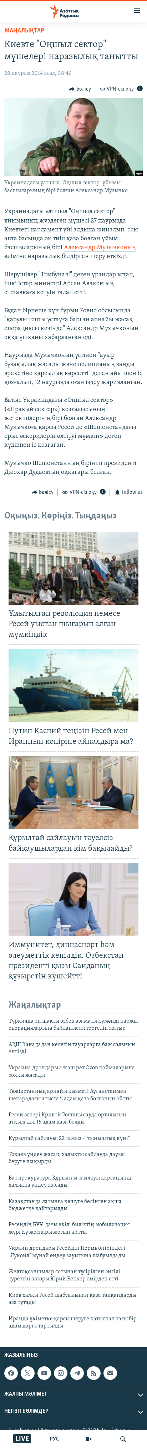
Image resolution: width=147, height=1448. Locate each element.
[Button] (80, 89)
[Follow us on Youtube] (44, 1373)
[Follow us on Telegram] (77, 1373)
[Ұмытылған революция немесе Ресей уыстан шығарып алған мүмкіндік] (73, 568)
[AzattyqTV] (88, 1439)
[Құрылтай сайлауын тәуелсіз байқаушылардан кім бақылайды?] (73, 792)
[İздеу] (123, 1439)
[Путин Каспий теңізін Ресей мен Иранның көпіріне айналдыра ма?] (73, 685)
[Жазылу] (110, 1373)
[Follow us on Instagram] (60, 1373)
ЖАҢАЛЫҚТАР (24, 31)
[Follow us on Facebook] (11, 1373)
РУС (54, 1439)
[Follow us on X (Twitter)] (27, 1373)
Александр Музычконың (100, 248)
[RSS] (93, 1373)
